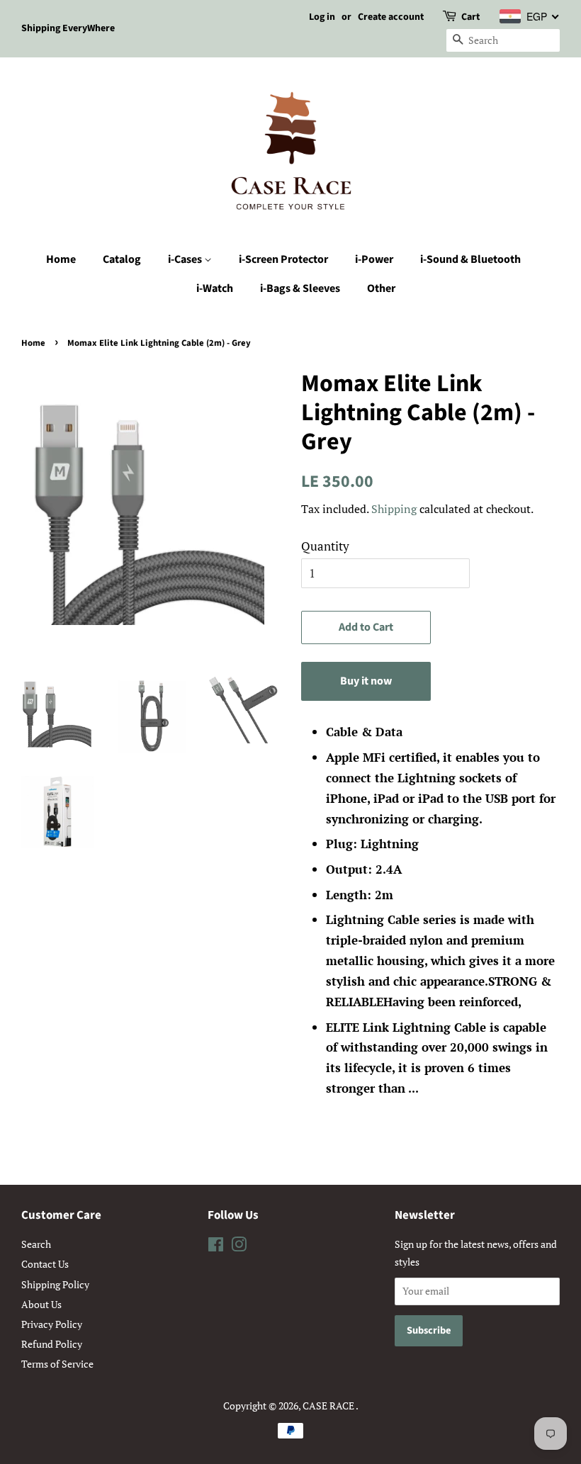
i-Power (374, 259)
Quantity (325, 546)
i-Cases (186, 259)
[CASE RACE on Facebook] (216, 1247)
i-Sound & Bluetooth (470, 259)
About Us (41, 1304)
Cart (470, 17)
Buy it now (366, 681)
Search (36, 1244)
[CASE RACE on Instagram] (239, 1247)
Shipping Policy (55, 1284)
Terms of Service (57, 1363)
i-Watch (214, 288)
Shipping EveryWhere (68, 28)
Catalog (122, 259)
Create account (391, 17)
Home (61, 259)
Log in (322, 17)
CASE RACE (329, 1405)
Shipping (394, 509)
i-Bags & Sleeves (300, 288)
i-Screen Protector (283, 259)
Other (381, 288)
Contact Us (45, 1264)
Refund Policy (51, 1344)
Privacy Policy (51, 1324)
